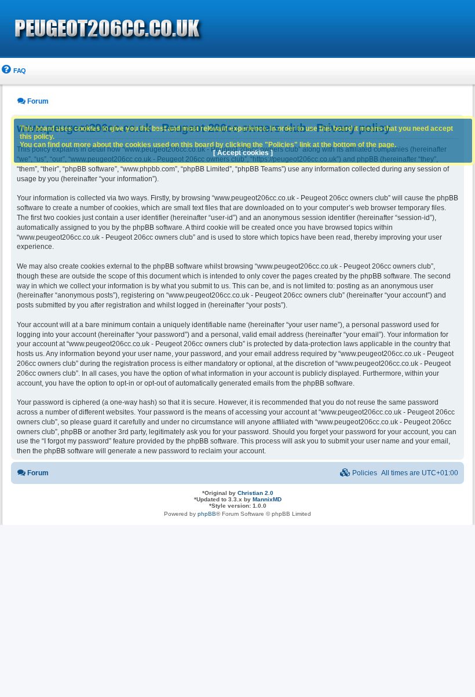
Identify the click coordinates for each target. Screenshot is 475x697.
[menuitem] (13, 71)
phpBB (207, 514)
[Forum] (174, 29)
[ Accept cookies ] (243, 153)
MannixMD (267, 499)
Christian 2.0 (255, 493)
